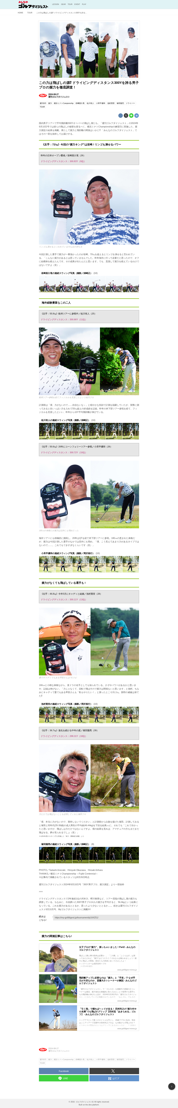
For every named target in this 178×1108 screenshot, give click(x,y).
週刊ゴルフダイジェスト (59, 97)
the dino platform (92, 1105)
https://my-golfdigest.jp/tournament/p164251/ (76, 917)
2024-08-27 (53, 94)
